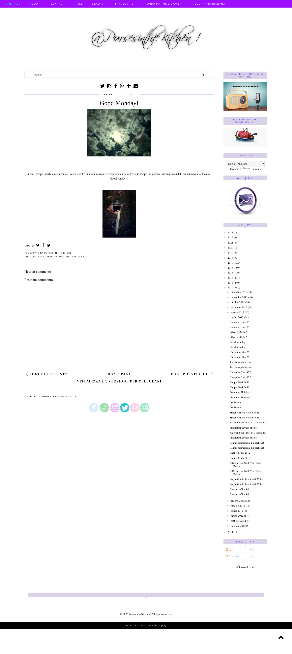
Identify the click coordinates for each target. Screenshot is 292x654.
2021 (230, 242)
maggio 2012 (238, 505)
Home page (12, 3)
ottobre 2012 (238, 302)
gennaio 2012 (238, 526)
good (41, 256)
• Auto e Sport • (108, 11)
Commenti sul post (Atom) (59, 396)
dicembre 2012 (239, 292)
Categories (279, 11)
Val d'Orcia (79, 256)
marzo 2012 (237, 515)
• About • (35, 3)
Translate (256, 169)
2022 (230, 237)
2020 (230, 247)
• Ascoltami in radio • (145, 11)
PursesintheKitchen (139, 614)
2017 (230, 262)
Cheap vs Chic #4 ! (240, 489)
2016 (230, 267)
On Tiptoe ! (236, 402)
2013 (230, 282)
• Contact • (57, 3)
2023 (230, 232)
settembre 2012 (239, 307)
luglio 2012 (237, 317)
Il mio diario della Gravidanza (238, 11)
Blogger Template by (146, 625)
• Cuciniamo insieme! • (210, 3)
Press (78, 3)
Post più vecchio (190, 374)
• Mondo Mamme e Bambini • (164, 3)
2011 (230, 532)
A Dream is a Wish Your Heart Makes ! (246, 464)
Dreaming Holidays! (240, 392)
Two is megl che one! (241, 362)
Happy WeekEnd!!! (240, 382)
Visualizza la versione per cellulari (119, 381)
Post (230, 549)
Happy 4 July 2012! (240, 452)
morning (65, 256)
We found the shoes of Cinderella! (248, 422)
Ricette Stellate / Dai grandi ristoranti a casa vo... (46, 11)
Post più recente (48, 374)
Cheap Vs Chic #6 (239, 322)
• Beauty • (98, 3)
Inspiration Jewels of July (243, 427)
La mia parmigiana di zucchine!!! (247, 442)
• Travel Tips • (124, 3)
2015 (230, 273)
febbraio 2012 (238, 520)
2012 (230, 288)
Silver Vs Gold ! (238, 332)
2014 (230, 277)
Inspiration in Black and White (246, 479)
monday (52, 256)
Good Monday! (238, 342)
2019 (230, 252)
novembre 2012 (239, 297)
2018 (230, 257)
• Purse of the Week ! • (187, 11)
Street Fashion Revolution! (244, 412)
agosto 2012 (237, 312)
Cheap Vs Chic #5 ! (240, 372)
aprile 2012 (237, 510)
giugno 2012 (238, 500)
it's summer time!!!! (240, 352)
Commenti (234, 556)
